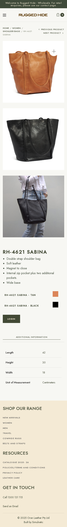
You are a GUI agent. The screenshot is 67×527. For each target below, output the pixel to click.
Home (6, 28)
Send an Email (10, 506)
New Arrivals (11, 417)
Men (5, 428)
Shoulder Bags (11, 31)
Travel (7, 433)
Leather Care (11, 477)
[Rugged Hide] (33, 15)
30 (44, 362)
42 (43, 352)
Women (16, 28)
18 (43, 372)
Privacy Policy (12, 472)
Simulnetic (37, 522)
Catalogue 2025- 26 (16, 462)
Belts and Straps (14, 443)
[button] (54, 51)
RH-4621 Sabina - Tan (20, 295)
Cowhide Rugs (12, 438)
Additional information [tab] (31, 337)
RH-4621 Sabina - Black (22, 305)
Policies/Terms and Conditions (24, 467)
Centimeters (48, 382)
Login (11, 318)
